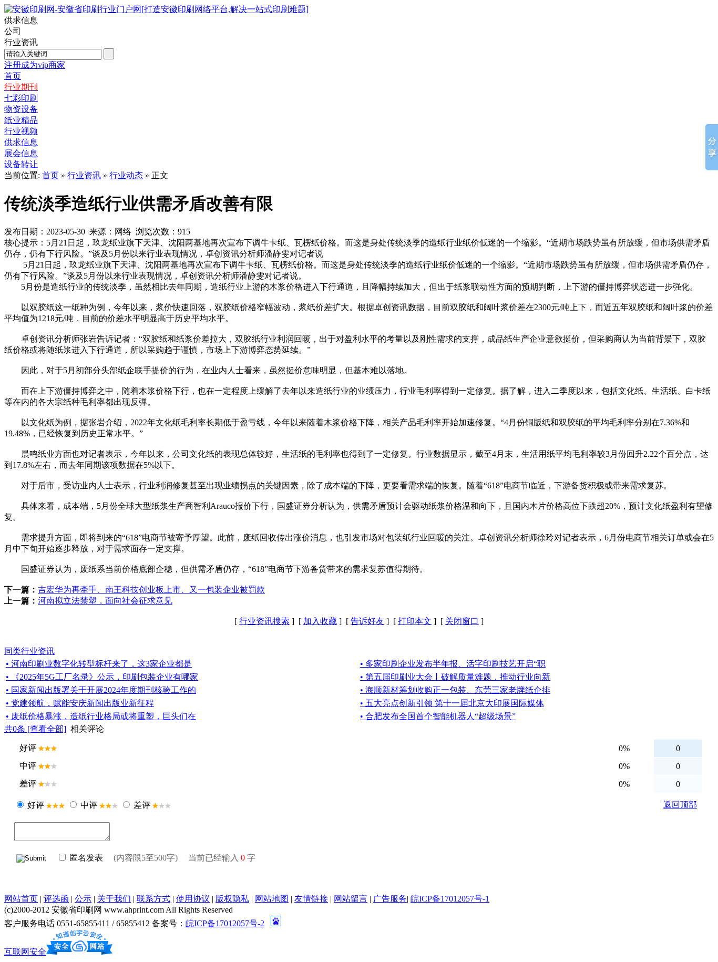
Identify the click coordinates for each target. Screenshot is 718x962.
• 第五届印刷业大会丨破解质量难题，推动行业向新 (455, 676)
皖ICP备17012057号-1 (450, 898)
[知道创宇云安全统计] (79, 951)
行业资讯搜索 (264, 621)
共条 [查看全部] (35, 728)
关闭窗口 (462, 621)
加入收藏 (320, 621)
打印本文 (415, 621)
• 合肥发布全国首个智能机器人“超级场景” (438, 716)
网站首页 (21, 898)
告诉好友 (367, 621)
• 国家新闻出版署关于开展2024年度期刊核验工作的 (101, 689)
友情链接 (311, 898)
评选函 (56, 898)
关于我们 (114, 898)
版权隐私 (232, 898)
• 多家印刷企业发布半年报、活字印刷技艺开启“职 (453, 663)
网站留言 (350, 898)
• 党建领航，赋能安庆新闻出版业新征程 (80, 703)
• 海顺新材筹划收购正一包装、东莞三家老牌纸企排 (455, 689)
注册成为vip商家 (34, 64)
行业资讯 (84, 175)
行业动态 (126, 175)
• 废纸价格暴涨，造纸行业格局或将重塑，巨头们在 (101, 716)
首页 (50, 175)
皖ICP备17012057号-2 (225, 923)
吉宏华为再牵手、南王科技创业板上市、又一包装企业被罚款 (151, 589)
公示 (83, 898)
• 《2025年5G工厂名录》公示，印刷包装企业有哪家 (102, 676)
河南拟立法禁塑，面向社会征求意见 (105, 600)
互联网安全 (25, 951)
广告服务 (390, 898)
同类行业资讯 (29, 651)
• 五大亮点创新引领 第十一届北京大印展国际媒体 (452, 703)
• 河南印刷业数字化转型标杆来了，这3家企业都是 (99, 663)
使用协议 (193, 898)
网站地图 (272, 898)
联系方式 (153, 898)
